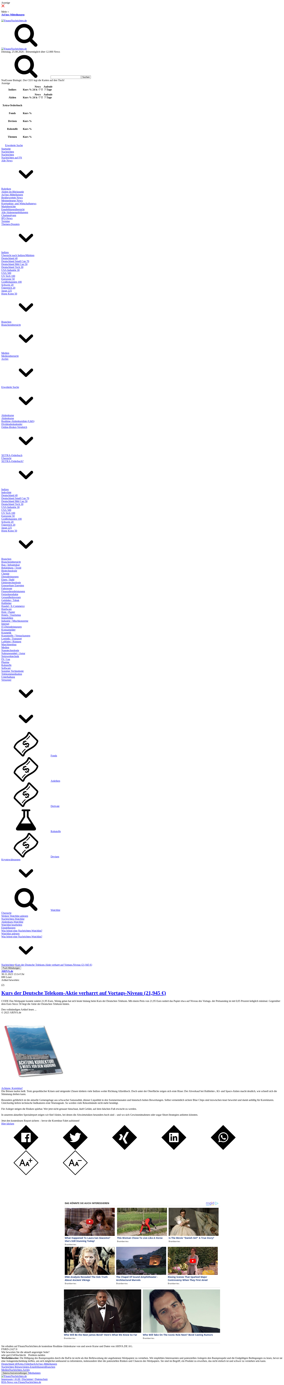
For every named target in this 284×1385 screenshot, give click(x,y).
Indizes (5, 252)
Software (6, 668)
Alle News (6, 160)
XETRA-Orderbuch (11, 455)
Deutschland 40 (9, 258)
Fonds (54, 755)
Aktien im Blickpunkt (12, 191)
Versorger (6, 679)
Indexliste (6, 492)
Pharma (5, 662)
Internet (5, 623)
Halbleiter (6, 603)
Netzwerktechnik (10, 656)
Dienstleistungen (10, 576)
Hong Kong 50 (9, 293)
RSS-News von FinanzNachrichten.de (21, 1382)
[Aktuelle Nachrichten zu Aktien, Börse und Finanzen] (14, 20)
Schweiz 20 (7, 284)
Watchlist (55, 910)
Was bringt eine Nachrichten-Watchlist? (21, 930)
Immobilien (7, 618)
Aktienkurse (7, 415)
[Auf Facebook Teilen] (26, 1148)
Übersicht (6, 458)
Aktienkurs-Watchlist (12, 921)
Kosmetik (6, 632)
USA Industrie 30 (10, 270)
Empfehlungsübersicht (12, 209)
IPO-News (6, 218)
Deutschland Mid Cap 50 (14, 264)
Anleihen (55, 780)
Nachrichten (7, 151)
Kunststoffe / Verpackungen (15, 635)
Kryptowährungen (10, 859)
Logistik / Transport (11, 638)
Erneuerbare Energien (12, 585)
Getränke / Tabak (10, 600)
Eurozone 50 (8, 279)
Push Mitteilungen (11, 968)
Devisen (55, 856)
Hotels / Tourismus (11, 615)
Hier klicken (7, 1123)
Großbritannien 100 (11, 281)
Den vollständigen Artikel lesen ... (18, 1009)
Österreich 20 (8, 287)
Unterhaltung (8, 677)
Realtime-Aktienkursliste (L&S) (17, 421)
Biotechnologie (9, 570)
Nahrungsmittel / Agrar (13, 653)
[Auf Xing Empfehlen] (124, 1148)
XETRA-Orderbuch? (12, 461)
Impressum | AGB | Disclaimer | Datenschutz (24, 1379)
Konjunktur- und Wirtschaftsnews (18, 203)
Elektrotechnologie (11, 582)
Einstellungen (8, 927)
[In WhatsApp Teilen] (223, 1148)
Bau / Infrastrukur (10, 564)
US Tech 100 (8, 276)
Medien (5, 353)
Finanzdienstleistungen (13, 591)
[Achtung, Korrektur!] (32, 1085)
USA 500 (6, 273)
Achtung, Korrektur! (12, 1088)
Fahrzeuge (6, 588)
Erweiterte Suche (14, 145)
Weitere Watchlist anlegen (14, 916)
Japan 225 (6, 290)
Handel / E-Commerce (13, 606)
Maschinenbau (8, 644)
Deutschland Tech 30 (12, 267)
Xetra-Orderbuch (26, 1364)
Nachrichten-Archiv (19, 1369)
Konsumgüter (8, 629)
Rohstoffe (6, 665)
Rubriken (6, 188)
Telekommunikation (11, 674)
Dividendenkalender (11, 424)
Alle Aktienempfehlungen (14, 212)
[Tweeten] (75, 1148)
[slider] (6, 983)
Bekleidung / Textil (11, 567)
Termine (5, 221)
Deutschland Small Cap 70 (15, 261)
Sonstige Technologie (12, 671)
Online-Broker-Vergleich (14, 427)
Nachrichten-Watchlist (12, 918)
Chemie (5, 573)
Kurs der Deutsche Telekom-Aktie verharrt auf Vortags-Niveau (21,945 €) (83, 993)
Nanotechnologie (10, 650)
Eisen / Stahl (7, 579)
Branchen (6, 321)
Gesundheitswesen (11, 597)
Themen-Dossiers (10, 224)
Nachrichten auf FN (11, 157)
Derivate (55, 806)
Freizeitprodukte (9, 594)
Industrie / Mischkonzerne (14, 620)
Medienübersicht (10, 356)
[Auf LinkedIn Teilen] (174, 1148)
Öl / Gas (5, 659)
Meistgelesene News (12, 200)
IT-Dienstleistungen (11, 626)
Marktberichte (8, 206)
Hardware (6, 609)
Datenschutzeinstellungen (15, 1373)
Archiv (5, 359)
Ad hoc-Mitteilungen (12, 14)
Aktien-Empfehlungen (33, 1366)
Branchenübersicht (11, 324)
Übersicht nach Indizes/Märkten (17, 255)
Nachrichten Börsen (11, 1366)
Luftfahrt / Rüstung (11, 641)
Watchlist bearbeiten (11, 924)
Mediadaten (34, 1373)
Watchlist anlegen (10, 933)
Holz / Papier (8, 612)
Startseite (6, 148)
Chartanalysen (8, 215)
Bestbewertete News (12, 197)
